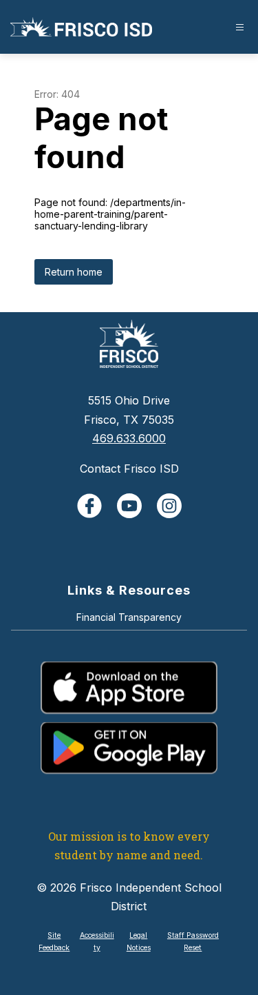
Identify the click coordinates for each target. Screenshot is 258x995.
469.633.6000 (129, 438)
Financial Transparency (129, 617)
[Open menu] (240, 27)
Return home (74, 272)
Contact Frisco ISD (129, 468)
